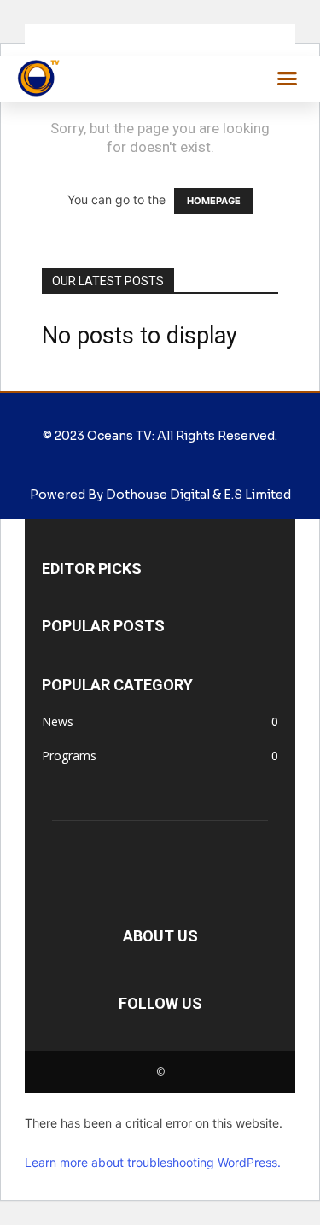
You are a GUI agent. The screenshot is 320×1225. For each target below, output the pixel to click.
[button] (287, 78)
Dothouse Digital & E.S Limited (198, 494)
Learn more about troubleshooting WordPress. (153, 1162)
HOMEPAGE (214, 201)
